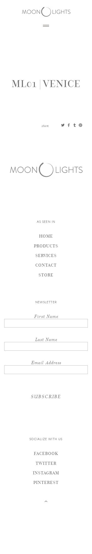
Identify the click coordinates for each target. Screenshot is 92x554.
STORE (46, 275)
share (45, 125)
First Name (46, 316)
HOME (46, 236)
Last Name (46, 339)
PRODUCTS (46, 246)
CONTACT (45, 265)
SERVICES (46, 255)
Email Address (46, 362)
